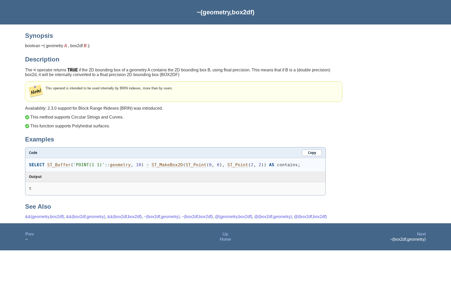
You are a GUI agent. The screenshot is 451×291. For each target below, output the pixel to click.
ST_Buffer (59, 164)
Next (421, 234)
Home (225, 239)
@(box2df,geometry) (273, 216)
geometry (120, 164)
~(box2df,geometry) (162, 216)
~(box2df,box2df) (197, 216)
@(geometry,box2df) (233, 216)
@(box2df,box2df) (310, 216)
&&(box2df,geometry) (85, 216)
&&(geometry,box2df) (44, 216)
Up (225, 234)
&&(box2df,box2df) (124, 216)
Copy (312, 152)
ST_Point (196, 164)
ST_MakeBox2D (167, 164)
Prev (29, 234)
